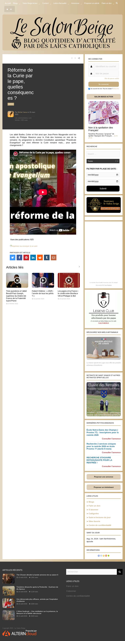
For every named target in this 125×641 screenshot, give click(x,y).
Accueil (8, 3)
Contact (45, 3)
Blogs (15, 3)
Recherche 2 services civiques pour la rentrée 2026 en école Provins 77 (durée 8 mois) (101, 446)
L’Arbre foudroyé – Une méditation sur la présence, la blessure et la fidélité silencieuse (37, 612)
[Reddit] (40, 257)
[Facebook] (19, 257)
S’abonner (93, 510)
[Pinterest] (26, 257)
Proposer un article (91, 3)
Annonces (75, 3)
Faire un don (94, 506)
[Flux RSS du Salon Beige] (106, 556)
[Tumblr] (47, 257)
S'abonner (71, 591)
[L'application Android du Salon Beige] (108, 556)
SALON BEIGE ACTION (103, 97)
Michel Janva (22, 112)
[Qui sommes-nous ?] (99, 556)
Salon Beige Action (30, 3)
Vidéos (10, 104)
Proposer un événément (104, 487)
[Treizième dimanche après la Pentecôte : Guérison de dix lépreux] (8, 595)
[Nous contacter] (101, 556)
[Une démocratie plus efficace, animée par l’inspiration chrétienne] (8, 607)
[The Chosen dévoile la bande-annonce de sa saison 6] (8, 583)
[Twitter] (12, 257)
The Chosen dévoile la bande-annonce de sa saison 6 (37, 575)
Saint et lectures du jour (100, 517)
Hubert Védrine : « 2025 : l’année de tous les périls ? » (42, 293)
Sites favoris (94, 521)
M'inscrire (116, 88)
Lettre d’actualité (59, 3)
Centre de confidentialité (100, 525)
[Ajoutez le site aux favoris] (104, 556)
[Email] (53, 257)
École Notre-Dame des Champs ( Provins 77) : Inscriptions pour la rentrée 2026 (103, 432)
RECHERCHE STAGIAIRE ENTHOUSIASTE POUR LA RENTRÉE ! (99, 460)
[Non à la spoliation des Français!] (103, 123)
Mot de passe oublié (112, 78)
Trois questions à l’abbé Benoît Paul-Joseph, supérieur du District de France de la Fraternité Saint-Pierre (16, 296)
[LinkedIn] (33, 257)
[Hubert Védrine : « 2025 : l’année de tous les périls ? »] (43, 287)
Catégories (94, 514)
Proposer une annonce (103, 477)
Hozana (109, 285)
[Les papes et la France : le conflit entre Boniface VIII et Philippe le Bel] (69, 287)
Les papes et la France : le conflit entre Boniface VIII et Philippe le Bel (68, 293)
